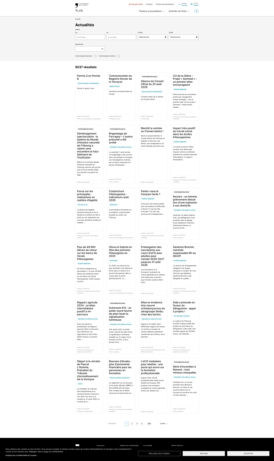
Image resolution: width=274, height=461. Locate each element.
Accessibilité (147, 445)
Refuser (204, 453)
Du (76, 32)
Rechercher (79, 44)
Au (107, 32)
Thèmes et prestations (150, 11)
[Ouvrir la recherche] (197, 11)
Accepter (248, 453)
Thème (140, 32)
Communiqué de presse (83, 56)
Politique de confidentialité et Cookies (21, 455)
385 (149, 423)
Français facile (137, 4)
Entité (171, 32)
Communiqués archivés (107, 56)
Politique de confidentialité (129, 445)
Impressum (100, 445)
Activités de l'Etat (177, 11)
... (145, 423)
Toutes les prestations (165, 4)
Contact (149, 4)
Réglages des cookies (159, 453)
